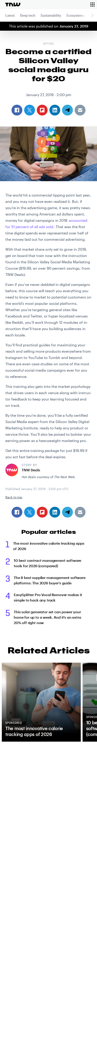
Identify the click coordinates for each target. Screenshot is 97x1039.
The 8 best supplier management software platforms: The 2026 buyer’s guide (49, 580)
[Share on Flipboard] (42, 512)
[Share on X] (29, 512)
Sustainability (51, 15)
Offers (48, 44)
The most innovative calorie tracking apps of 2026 (48, 546)
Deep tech (27, 15)
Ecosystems (75, 15)
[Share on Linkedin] (54, 512)
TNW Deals (31, 470)
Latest (10, 15)
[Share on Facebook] (17, 512)
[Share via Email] (80, 512)
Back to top (13, 497)
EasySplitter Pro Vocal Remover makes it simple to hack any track (48, 597)
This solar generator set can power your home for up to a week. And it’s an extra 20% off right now (47, 617)
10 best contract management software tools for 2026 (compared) (47, 563)
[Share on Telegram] (67, 512)
